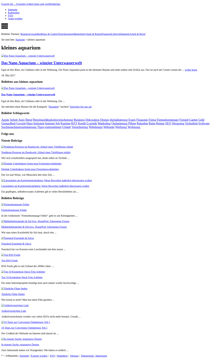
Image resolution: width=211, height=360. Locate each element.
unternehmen (53, 127)
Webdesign (96, 127)
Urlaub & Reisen (93, 34)
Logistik (92, 123)
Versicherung (80, 127)
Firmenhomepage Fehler (14, 210)
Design (104, 119)
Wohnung (134, 127)
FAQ (10, 15)
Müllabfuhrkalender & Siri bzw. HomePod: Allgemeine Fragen (34, 226)
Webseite (109, 127)
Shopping (178, 123)
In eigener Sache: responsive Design (20, 344)
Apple (5, 119)
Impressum (101, 355)
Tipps (40, 127)
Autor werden (15, 18)
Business (25, 34)
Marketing (79, 34)
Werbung (121, 127)
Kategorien (13, 12)
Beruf (28, 119)
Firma (152, 119)
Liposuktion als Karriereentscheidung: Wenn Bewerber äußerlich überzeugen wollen (45, 186)
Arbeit (14, 119)
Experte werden (39, 355)
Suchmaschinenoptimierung (19, 127)
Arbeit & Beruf (137, 34)
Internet (50, 123)
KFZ (74, 123)
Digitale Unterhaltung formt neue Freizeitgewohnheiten (30, 169)
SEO (168, 123)
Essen (132, 119)
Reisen (160, 123)
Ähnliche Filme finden (13, 294)
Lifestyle (116, 34)
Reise (152, 123)
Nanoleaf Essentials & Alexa (16, 243)
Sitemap (74, 355)
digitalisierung (119, 119)
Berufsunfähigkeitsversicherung (53, 119)
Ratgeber (142, 123)
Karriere (65, 123)
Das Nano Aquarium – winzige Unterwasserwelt (41, 63)
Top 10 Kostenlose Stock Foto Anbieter (22, 277)
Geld (201, 119)
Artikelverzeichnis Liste (13, 311)
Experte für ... (30, 4)
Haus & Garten (49, 34)
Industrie (125, 34)
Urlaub (66, 127)
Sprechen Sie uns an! (81, 106)
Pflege (132, 123)
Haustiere (54, 106)
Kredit (82, 123)
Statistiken (62, 355)
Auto (21, 119)
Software (204, 123)
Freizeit (184, 119)
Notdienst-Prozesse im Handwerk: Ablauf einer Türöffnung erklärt (35, 152)
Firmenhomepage (168, 119)
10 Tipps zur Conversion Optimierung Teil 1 (24, 327)
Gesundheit (36, 34)
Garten (193, 119)
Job (57, 123)
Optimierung (119, 123)
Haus (29, 123)
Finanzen (106, 34)
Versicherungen (65, 34)
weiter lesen (191, 69)
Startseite (12, 9)
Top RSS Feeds (9, 260)
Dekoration (92, 119)
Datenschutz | (88, 355)
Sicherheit (191, 123)
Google (21, 123)
